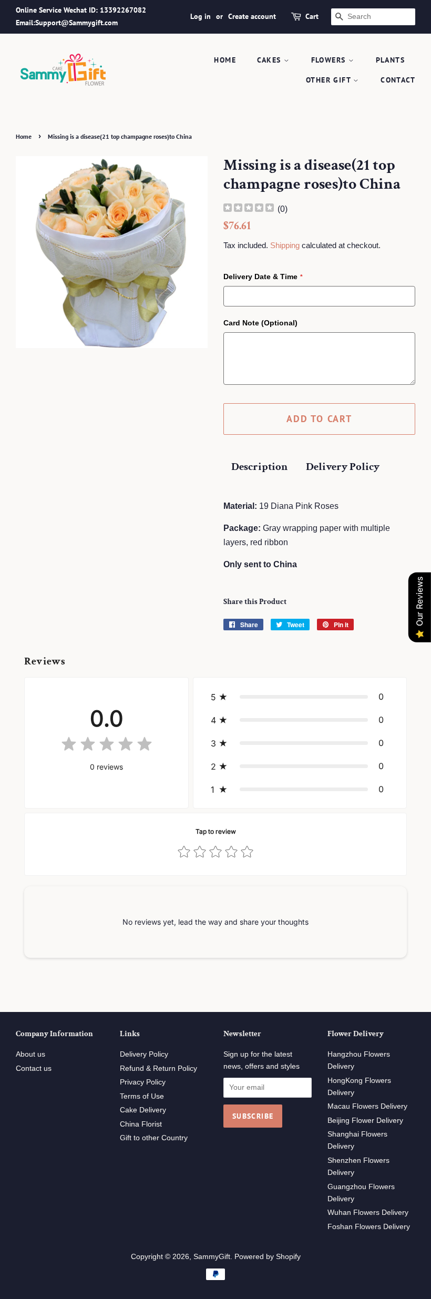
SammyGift (211, 1257)
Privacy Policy (143, 1082)
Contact (398, 80)
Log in (200, 16)
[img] (248, 208)
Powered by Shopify (267, 1257)
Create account (252, 16)
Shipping (285, 245)
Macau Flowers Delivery (367, 1106)
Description (259, 466)
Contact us (34, 1068)
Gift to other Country (154, 1138)
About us (30, 1054)
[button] (300, 696)
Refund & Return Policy (158, 1068)
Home (225, 60)
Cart (312, 16)
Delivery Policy (342, 466)
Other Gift (329, 80)
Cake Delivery (143, 1110)
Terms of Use (142, 1096)
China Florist (141, 1124)
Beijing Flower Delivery (365, 1120)
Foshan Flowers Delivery (368, 1227)
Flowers (329, 60)
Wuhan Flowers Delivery (367, 1212)
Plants (390, 60)
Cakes (270, 60)
